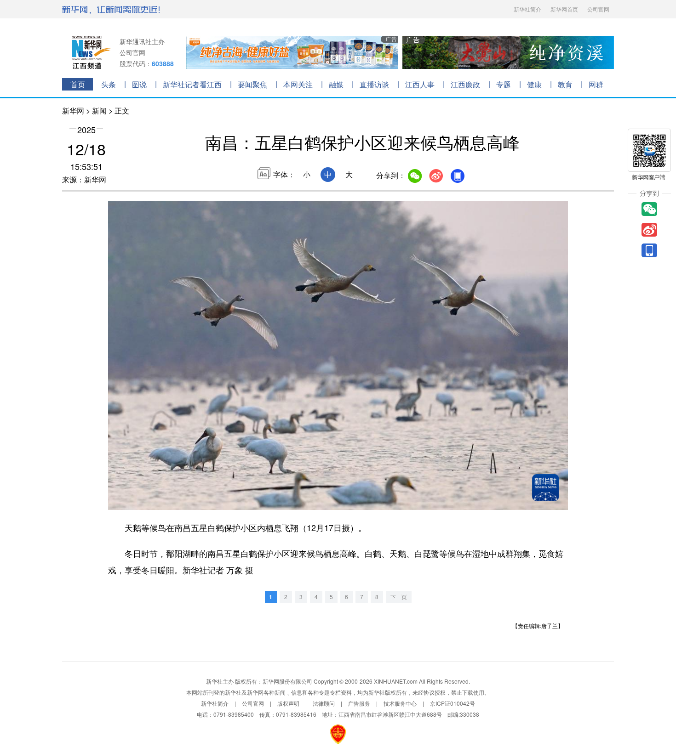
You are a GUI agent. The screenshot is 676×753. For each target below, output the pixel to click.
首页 (77, 84)
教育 (565, 84)
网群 (596, 84)
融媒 (336, 84)
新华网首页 (564, 9)
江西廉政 (465, 84)
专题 (503, 84)
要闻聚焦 (252, 84)
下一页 (398, 596)
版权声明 (288, 703)
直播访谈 (374, 84)
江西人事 (420, 84)
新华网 (73, 110)
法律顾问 (324, 703)
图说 (139, 84)
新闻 (99, 110)
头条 (108, 84)
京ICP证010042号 (452, 703)
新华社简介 (527, 9)
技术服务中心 (400, 703)
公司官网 (598, 9)
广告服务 (359, 703)
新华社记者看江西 (192, 84)
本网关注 (298, 84)
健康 (534, 84)
